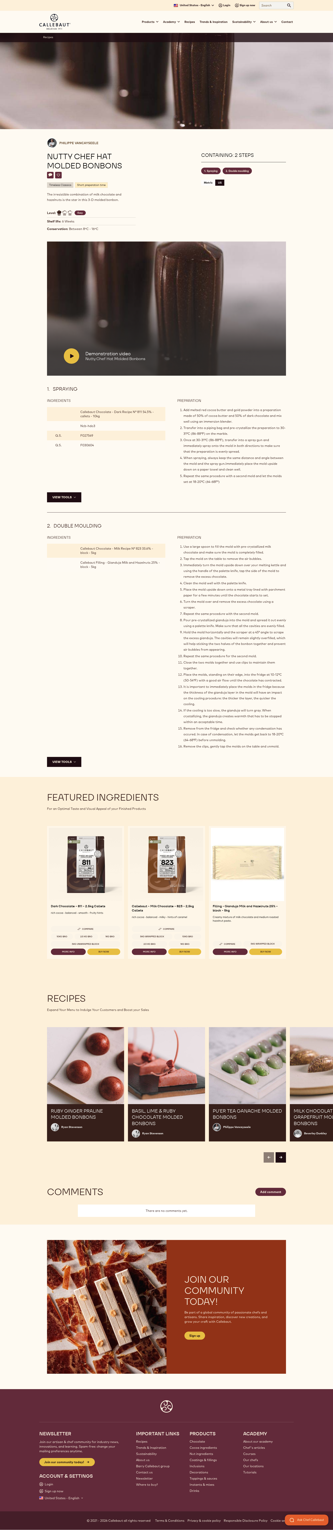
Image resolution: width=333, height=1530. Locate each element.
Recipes (189, 22)
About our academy (258, 1441)
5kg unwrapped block (85, 944)
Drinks (194, 1491)
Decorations (199, 1472)
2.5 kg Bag (86, 936)
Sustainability (146, 1454)
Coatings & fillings (203, 1460)
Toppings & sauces (203, 1478)
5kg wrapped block (152, 936)
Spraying (212, 170)
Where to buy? (147, 1485)
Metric (208, 182)
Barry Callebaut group (153, 1466)
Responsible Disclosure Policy (245, 1520)
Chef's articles (254, 1448)
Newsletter (144, 1478)
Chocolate (197, 1441)
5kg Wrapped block (263, 943)
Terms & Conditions (169, 1520)
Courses (249, 1454)
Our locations (253, 1466)
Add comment (270, 1192)
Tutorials (249, 1472)
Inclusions (197, 1466)
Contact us (144, 1472)
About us (143, 1460)
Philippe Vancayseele (78, 143)
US (220, 182)
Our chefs (250, 1460)
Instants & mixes (202, 1485)
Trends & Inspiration (214, 22)
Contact (287, 22)
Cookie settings (282, 1520)
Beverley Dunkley (315, 1133)
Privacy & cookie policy (204, 1520)
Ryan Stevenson (71, 1127)
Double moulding (239, 170)
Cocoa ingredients (203, 1448)
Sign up (194, 1336)
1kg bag (109, 936)
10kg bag (62, 936)
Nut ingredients (201, 1454)
